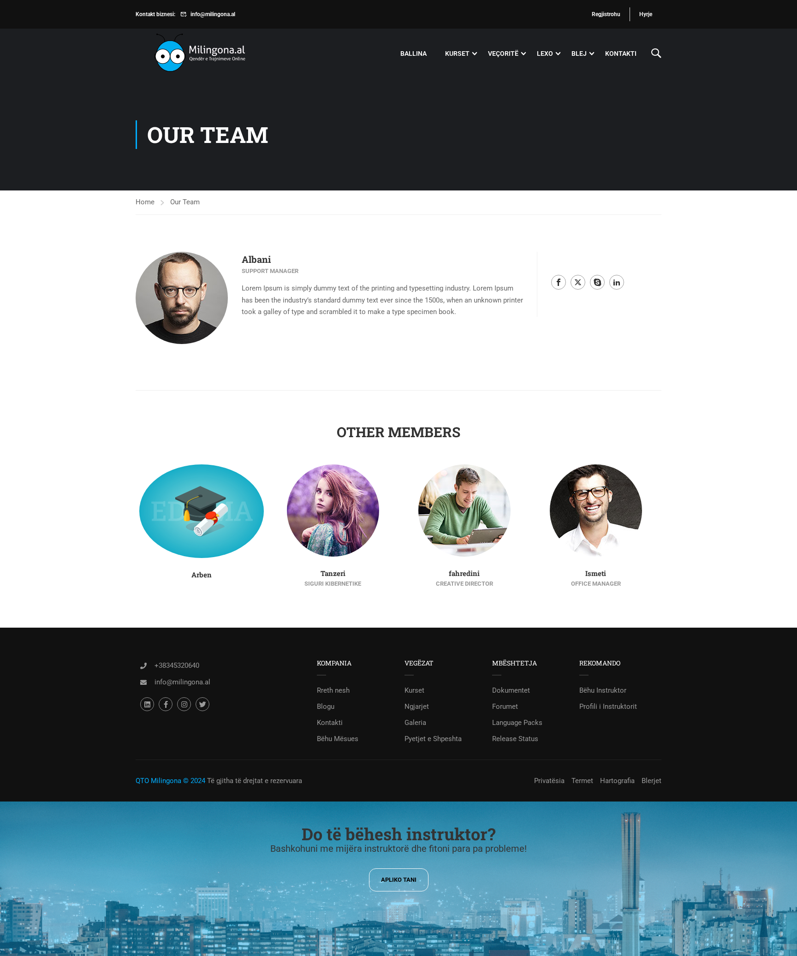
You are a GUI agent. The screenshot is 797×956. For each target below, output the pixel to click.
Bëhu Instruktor (602, 690)
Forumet (505, 706)
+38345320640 (177, 665)
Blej (579, 53)
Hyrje (645, 14)
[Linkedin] (147, 704)
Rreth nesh (333, 690)
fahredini (464, 573)
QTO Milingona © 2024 (170, 781)
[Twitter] (202, 704)
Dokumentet (511, 690)
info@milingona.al (212, 14)
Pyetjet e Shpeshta (433, 739)
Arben (201, 574)
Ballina (413, 53)
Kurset (457, 53)
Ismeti (595, 573)
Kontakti (620, 53)
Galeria (415, 722)
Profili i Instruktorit (608, 706)
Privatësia (549, 781)
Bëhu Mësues (337, 739)
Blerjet (651, 781)
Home (145, 202)
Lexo (545, 53)
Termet (582, 781)
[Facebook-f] (165, 704)
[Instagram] (184, 704)
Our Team (185, 202)
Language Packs (517, 722)
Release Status (515, 739)
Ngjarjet (416, 706)
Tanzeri (333, 573)
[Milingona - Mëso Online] (214, 53)
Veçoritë (503, 53)
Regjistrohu (606, 14)
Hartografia (617, 781)
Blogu (325, 706)
